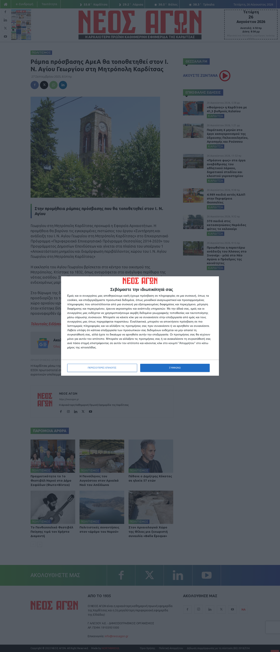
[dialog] (140, 326)
